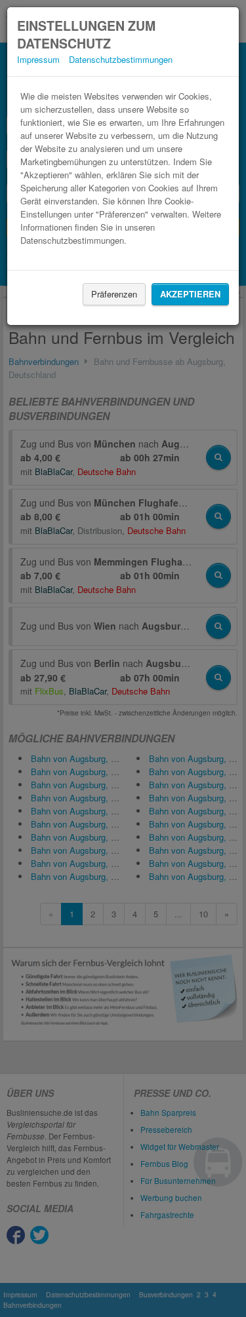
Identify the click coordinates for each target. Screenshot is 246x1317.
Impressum (38, 59)
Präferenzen (114, 294)
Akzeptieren (190, 294)
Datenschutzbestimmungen (121, 59)
